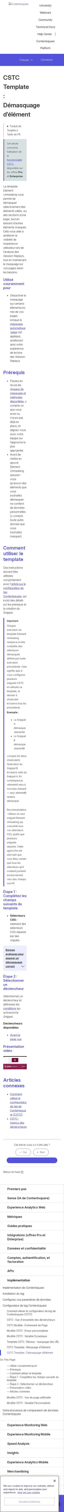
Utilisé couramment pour (23, 1365)
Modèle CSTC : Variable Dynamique (27, 1336)
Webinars (45, 12)
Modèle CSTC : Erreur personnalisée (27, 1330)
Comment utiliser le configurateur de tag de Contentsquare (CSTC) (31, 1313)
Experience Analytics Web (26, 1207)
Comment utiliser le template (25, 1373)
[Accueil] (19, 3)
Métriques (14, 1216)
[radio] (23, 1152)
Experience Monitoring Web (27, 1425)
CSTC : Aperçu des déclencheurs (18, 1123)
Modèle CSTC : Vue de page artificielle (29, 1397)
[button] (37, 60)
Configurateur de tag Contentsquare (25, 1305)
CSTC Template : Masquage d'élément (28, 1347)
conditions (9, 1008)
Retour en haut (11, 1172)
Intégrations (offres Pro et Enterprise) (26, 1237)
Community (45, 19)
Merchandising (18, 1471)
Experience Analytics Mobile (27, 1462)
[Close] (54, 1481)
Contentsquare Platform (45, 45)
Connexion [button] (47, 59)
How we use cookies (29, 1492)
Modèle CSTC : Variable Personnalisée (28, 1402)
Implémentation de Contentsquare (23, 1287)
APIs (10, 1271)
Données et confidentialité (26, 1248)
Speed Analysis (18, 1443)
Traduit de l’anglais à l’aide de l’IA (14, 130)
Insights (13, 1453)
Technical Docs (45, 27)
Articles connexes (20, 1391)
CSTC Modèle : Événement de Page (27, 1325)
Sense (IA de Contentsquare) (28, 1198)
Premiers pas (16, 1189)
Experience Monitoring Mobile (28, 1434)
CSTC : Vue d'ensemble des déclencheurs (31, 1319)
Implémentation (18, 1280)
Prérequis (15, 1369)
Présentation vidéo (20, 1387)
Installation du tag (13, 1293)
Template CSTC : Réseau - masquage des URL (33, 1341)
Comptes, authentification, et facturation (28, 1259)
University (45, 5)
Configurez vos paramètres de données (27, 1299)
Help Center (44, 34)
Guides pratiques (19, 1226)
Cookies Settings (29, 1501)
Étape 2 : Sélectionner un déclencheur (31, 1384)
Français (25, 59)
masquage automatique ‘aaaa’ (17, 328)
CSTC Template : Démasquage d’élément (30, 1352)
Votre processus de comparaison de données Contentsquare (30, 1412)
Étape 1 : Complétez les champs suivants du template (33, 1379)
